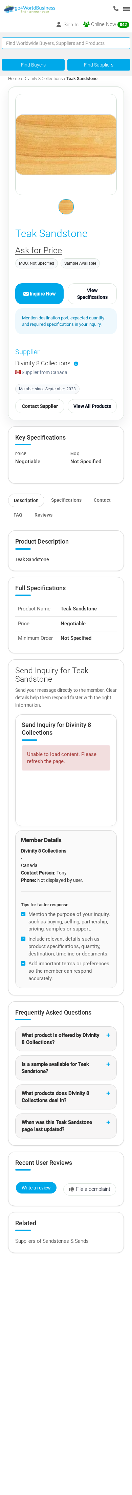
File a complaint (93, 1189)
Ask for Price (38, 250)
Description (26, 500)
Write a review (36, 1187)
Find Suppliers (98, 65)
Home (14, 78)
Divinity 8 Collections (43, 78)
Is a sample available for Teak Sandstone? (55, 1067)
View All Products (92, 406)
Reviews (43, 515)
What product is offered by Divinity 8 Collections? (60, 1038)
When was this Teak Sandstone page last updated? (57, 1125)
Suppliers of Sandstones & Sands (52, 1241)
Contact (102, 500)
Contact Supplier (40, 406)
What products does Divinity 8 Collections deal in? (55, 1096)
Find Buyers (33, 65)
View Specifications (92, 294)
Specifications (66, 500)
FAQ (18, 515)
